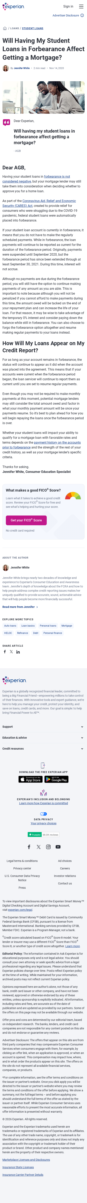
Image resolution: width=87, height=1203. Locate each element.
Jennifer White (22, 68)
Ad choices (65, 861)
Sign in (68, 6)
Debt (35, 633)
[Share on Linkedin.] (18, 651)
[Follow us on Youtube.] (58, 847)
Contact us (65, 883)
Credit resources (13, 748)
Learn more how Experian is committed (43, 803)
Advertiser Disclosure (66, 15)
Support (7, 726)
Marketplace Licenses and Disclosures (26, 1159)
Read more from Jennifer (18, 607)
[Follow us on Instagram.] (48, 847)
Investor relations (65, 876)
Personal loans (48, 625)
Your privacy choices (43, 823)
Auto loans (10, 625)
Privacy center (22, 868)
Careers (65, 868)
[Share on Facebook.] (5, 651)
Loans (14, 28)
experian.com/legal (20, 909)
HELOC (8, 633)
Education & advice (14, 737)
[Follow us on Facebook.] (29, 847)
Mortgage (67, 625)
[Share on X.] (12, 651)
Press (22, 887)
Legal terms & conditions (22, 861)
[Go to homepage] (4, 28)
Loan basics (28, 625)
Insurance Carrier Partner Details (22, 1174)
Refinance (22, 633)
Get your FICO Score (26, 520)
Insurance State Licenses (18, 1167)
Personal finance (53, 633)
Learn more (72, 946)
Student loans (32, 28)
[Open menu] (79, 6)
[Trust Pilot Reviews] (43, 834)
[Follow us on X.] (38, 847)
